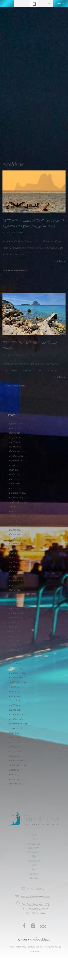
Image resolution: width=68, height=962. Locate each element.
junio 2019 (14, 695)
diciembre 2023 (17, 534)
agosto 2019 (15, 686)
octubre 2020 (16, 645)
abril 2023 (14, 562)
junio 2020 (14, 658)
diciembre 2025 (17, 451)
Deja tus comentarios (14, 269)
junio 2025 (14, 474)
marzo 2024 (15, 529)
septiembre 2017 (18, 765)
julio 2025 (14, 469)
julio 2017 (14, 774)
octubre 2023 (16, 538)
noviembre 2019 (17, 672)
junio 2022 (14, 589)
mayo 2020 (15, 663)
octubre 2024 (16, 497)
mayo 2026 (14, 437)
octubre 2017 (16, 760)
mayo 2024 (14, 520)
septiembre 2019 (18, 682)
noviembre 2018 (17, 714)
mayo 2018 (14, 742)
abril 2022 (14, 598)
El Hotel (33, 839)
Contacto (34, 874)
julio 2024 (14, 511)
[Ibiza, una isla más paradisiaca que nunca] (34, 334)
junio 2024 (14, 515)
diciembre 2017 (17, 755)
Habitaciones (34, 843)
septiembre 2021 (18, 617)
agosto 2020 (15, 649)
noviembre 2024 (17, 492)
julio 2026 (14, 428)
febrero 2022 (16, 608)
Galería (34, 865)
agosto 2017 (15, 769)
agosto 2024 (15, 506)
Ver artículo (59, 261)
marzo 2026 (15, 446)
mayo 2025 (14, 478)
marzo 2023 (15, 566)
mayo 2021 (14, 635)
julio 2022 (14, 585)
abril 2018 (14, 746)
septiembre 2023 (18, 543)
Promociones (34, 861)
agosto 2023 (15, 548)
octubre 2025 (16, 455)
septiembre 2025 (18, 460)
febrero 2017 (15, 783)
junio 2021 (14, 631)
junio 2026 (14, 432)
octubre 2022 (16, 575)
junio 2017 (14, 779)
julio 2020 (14, 654)
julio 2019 (14, 691)
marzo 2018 (15, 751)
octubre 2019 (16, 677)
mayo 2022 (14, 594)
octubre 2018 (16, 719)
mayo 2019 (14, 700)
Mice (34, 856)
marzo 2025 (15, 488)
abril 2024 (14, 525)
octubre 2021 (16, 612)
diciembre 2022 (17, 571)
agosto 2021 (15, 622)
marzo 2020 (15, 668)
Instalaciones (34, 848)
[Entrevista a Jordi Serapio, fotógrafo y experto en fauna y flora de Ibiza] (34, 211)
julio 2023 (14, 552)
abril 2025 (14, 483)
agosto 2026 (15, 423)
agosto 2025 (15, 465)
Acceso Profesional (17, 946)
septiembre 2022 (18, 580)
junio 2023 (14, 557)
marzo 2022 (15, 603)
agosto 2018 (15, 728)
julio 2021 (14, 626)
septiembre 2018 (18, 723)
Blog (34, 869)
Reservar (34, 878)
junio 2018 (14, 737)
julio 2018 (14, 732)
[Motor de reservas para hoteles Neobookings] (40, 938)
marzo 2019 (15, 709)
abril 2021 (14, 640)
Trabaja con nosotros (38, 946)
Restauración (34, 852)
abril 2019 (14, 705)
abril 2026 (14, 442)
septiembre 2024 (18, 502)
